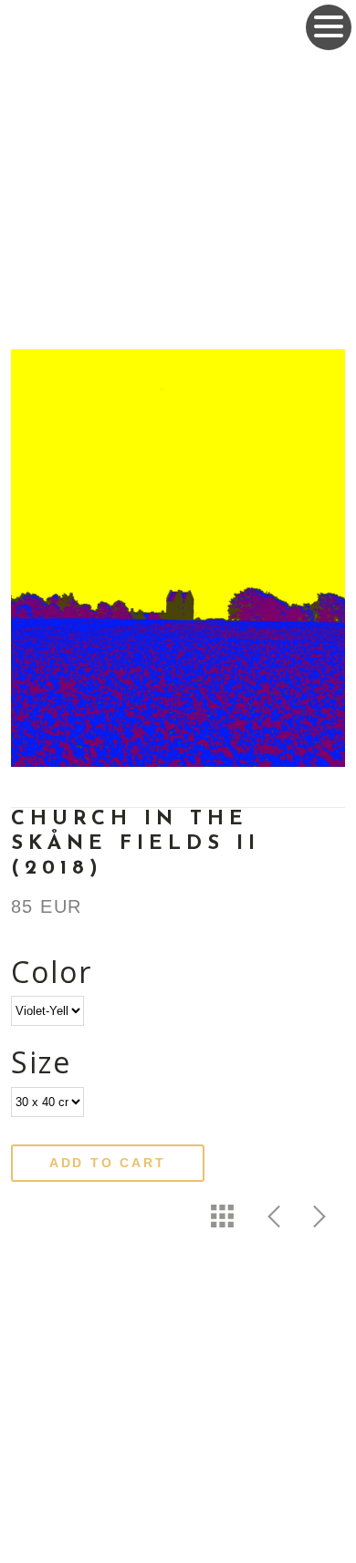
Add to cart (107, 1162)
